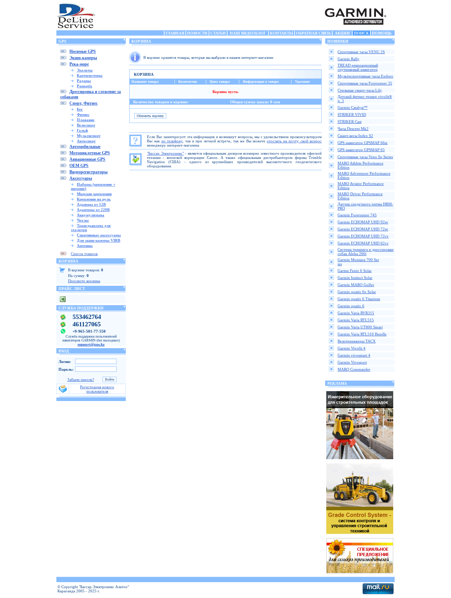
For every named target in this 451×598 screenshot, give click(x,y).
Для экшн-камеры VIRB (98, 240)
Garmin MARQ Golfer (356, 285)
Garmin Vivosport (352, 362)
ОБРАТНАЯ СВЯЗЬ (313, 33)
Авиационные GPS (87, 159)
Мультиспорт (88, 136)
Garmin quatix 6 (351, 306)
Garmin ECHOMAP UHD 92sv (363, 222)
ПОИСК (361, 33)
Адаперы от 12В (91, 204)
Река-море (79, 64)
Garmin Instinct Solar (355, 278)
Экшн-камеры (83, 57)
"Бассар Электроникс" (165, 153)
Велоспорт (86, 125)
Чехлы (83, 220)
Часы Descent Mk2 (353, 129)
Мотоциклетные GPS (89, 152)
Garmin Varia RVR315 (356, 313)
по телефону (172, 141)
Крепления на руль (94, 199)
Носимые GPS (82, 51)
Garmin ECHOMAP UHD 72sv (363, 229)
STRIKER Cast (350, 121)
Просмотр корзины (84, 281)
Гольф (82, 130)
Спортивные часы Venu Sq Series (365, 157)
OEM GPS (78, 165)
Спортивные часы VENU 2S (361, 52)
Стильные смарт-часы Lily (360, 90)
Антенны (85, 245)
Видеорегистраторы (88, 171)
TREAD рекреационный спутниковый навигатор (358, 67)
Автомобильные (84, 146)
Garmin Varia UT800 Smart (360, 327)
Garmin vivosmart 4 (354, 355)
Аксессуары (80, 178)
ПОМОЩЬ (381, 33)
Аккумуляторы (90, 215)
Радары (84, 81)
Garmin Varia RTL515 (356, 320)
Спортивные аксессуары (99, 235)
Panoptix (84, 86)
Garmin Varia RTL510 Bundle (362, 334)
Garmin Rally (348, 59)
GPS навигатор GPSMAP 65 (361, 150)
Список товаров (84, 254)
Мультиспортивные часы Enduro (365, 76)
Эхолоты (85, 70)
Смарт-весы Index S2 (355, 136)
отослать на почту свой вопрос (294, 141)
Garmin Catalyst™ (352, 107)
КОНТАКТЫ (281, 33)
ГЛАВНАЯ (175, 33)
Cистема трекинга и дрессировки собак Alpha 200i (366, 251)
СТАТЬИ (218, 33)
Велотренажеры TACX (357, 341)
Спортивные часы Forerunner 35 (365, 83)
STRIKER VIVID (352, 114)
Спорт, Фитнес (83, 103)
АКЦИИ (342, 33)
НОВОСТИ (197, 33)
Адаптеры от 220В (93, 210)
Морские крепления (94, 194)
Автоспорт (86, 141)
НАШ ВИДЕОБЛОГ (248, 33)
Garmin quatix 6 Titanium (359, 299)
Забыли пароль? (80, 379)
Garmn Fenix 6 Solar (355, 271)
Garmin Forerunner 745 (357, 215)
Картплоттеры (90, 75)
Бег (80, 109)
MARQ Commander (354, 369)
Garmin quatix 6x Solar (357, 292)
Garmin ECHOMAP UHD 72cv (363, 236)
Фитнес (83, 114)
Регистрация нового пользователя (97, 389)
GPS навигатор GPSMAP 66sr (363, 143)
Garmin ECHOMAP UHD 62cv (363, 243)
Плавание (85, 120)
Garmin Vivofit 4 (351, 348)
